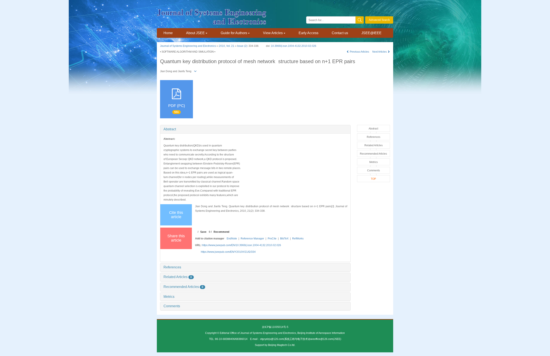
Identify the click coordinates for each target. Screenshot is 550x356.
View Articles (273, 33)
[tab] (255, 129)
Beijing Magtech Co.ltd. (281, 345)
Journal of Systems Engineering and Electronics (188, 45)
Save (203, 231)
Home (168, 33)
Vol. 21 (230, 45)
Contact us (340, 33)
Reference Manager (252, 238)
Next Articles (379, 51)
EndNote (232, 238)
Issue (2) (242, 45)
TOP (373, 178)
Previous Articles (359, 51)
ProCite (272, 238)
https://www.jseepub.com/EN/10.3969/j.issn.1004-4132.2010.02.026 (241, 245)
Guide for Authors (234, 33)
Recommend (221, 231)
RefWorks (298, 238)
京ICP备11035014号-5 (275, 327)
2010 (222, 45)
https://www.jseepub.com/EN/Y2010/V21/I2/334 (228, 251)
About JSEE (195, 33)
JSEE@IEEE (371, 33)
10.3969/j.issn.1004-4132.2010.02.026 (293, 45)
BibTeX (284, 238)
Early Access (308, 33)
